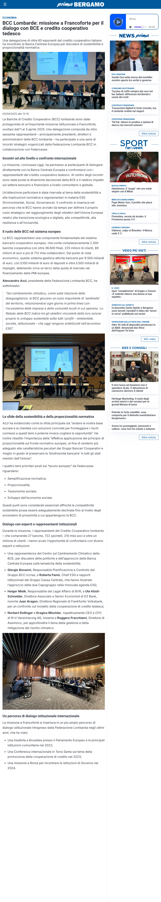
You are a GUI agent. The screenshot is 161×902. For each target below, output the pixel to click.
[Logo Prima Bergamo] (80, 4)
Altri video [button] (150, 339)
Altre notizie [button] (149, 133)
